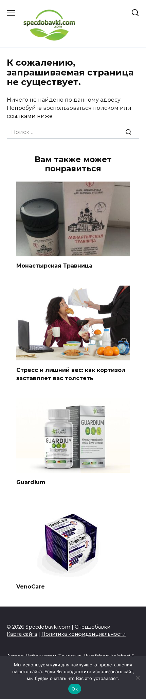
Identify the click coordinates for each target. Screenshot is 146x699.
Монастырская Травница (54, 265)
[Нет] (137, 677)
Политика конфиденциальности (83, 634)
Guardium (30, 482)
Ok (75, 689)
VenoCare (30, 586)
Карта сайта (22, 634)
